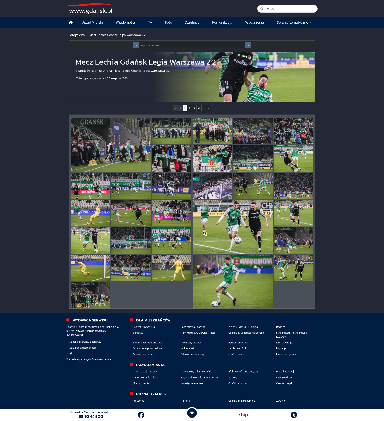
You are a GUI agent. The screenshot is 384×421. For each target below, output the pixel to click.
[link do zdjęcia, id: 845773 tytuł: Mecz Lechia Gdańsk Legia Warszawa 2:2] (212, 131)
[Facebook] (141, 415)
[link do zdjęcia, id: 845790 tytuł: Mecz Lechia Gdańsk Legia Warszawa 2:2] (293, 213)
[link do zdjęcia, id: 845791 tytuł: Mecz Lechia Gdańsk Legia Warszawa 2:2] (90, 240)
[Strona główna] (70, 22)
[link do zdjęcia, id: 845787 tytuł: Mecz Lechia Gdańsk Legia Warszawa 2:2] (131, 213)
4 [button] (199, 108)
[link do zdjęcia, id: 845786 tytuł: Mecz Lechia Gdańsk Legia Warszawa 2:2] (90, 213)
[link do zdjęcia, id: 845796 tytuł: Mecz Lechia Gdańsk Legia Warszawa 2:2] (131, 268)
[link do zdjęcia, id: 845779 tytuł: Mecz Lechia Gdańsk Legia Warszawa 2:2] (293, 158)
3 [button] (194, 108)
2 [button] (189, 108)
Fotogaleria (77, 34)
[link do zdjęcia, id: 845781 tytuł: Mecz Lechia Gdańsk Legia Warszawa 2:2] (131, 186)
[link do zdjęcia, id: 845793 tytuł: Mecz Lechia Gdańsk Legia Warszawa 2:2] (171, 240)
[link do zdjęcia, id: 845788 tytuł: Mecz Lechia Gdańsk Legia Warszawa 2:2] (171, 213)
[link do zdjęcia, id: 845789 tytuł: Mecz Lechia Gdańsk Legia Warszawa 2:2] (233, 227)
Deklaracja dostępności (82, 348)
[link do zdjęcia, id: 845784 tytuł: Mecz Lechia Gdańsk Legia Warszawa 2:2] (253, 186)
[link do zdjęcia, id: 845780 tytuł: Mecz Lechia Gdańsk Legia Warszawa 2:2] (90, 186)
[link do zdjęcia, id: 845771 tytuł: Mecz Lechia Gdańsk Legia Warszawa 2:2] (111, 145)
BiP (71, 353)
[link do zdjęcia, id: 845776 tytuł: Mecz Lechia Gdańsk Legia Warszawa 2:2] (171, 158)
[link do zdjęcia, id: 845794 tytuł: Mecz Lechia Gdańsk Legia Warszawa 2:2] (293, 240)
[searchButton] (248, 45)
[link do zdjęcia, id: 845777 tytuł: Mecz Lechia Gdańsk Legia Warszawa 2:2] (212, 158)
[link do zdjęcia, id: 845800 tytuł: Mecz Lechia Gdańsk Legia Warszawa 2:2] (90, 295)
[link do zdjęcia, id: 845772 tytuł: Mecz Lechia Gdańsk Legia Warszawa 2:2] (171, 131)
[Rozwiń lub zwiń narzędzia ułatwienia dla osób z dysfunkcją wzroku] (294, 415)
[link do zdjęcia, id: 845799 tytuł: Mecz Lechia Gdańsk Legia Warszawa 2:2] (293, 268)
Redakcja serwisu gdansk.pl (85, 342)
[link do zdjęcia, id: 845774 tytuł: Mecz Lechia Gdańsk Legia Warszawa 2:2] (253, 131)
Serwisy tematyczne (292, 22)
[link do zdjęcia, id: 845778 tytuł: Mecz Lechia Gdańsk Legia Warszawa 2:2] (253, 158)
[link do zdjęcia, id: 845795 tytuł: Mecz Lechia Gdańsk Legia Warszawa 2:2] (90, 268)
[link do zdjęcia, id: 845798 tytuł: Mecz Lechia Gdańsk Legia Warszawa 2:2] (233, 281)
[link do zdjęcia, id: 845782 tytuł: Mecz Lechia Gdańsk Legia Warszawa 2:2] (171, 186)
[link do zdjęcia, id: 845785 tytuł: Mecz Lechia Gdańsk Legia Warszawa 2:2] (293, 186)
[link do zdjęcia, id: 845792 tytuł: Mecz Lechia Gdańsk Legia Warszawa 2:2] (131, 240)
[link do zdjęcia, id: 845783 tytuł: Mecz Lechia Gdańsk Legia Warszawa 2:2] (212, 186)
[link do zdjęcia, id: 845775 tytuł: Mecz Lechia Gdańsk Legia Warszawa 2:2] (293, 131)
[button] (203, 108)
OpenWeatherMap (102, 359)
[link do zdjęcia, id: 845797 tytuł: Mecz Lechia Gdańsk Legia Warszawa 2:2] (171, 268)
